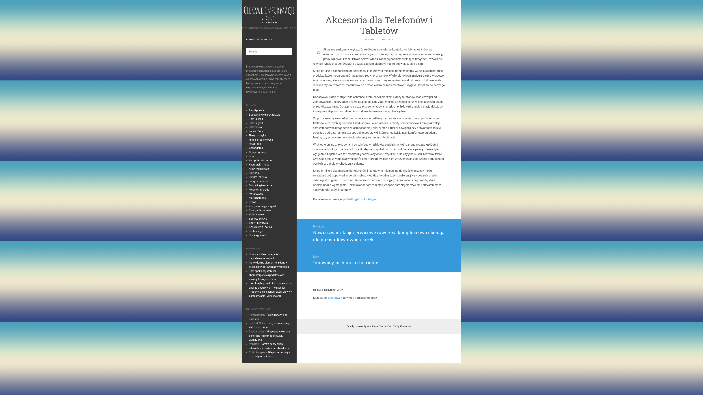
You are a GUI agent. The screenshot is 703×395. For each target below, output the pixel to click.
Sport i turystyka (258, 222)
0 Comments (386, 39)
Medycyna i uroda (259, 189)
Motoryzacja (256, 193)
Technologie (256, 231)
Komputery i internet (261, 160)
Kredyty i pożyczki (259, 168)
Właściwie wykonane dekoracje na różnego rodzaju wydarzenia (270, 335)
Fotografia (255, 143)
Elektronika (255, 127)
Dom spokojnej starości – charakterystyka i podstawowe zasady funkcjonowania (266, 275)
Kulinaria (254, 173)
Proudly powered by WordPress (362, 326)
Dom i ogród (256, 118)
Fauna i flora (256, 131)
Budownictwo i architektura (264, 114)
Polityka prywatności (259, 39)
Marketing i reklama (260, 185)
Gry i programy (257, 152)
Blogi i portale (257, 110)
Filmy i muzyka (257, 135)
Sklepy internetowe (260, 210)
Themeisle (405, 326)
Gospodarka (256, 147)
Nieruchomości (257, 197)
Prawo (252, 202)
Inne (251, 156)
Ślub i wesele (256, 214)
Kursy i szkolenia (258, 181)
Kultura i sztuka (258, 177)
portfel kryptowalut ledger (359, 199)
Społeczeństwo (258, 218)
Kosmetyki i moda (259, 164)
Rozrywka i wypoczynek (263, 206)
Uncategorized (257, 235)
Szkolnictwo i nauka (260, 226)
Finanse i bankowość (261, 139)
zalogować (335, 298)
